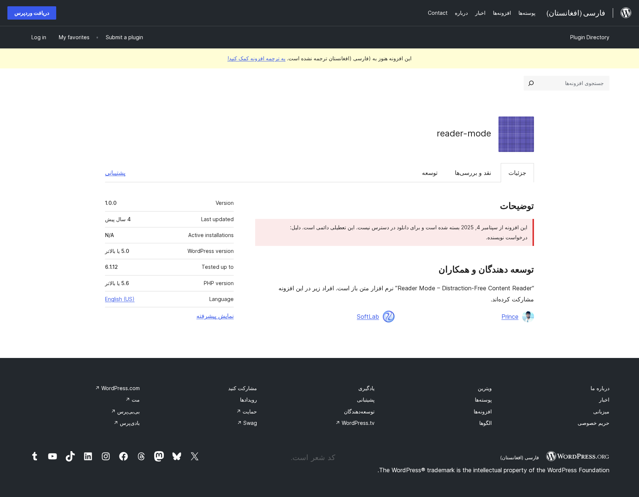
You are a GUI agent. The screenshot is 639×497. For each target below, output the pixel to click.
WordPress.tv (355, 423)
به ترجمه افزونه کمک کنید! (256, 58)
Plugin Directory (589, 37)
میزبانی (601, 411)
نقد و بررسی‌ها (473, 172)
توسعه (429, 172)
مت (132, 399)
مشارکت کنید (242, 388)
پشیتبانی (366, 399)
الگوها (485, 423)
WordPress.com (117, 388)
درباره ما (600, 388)
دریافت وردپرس (31, 13)
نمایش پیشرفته (215, 316)
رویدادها (248, 399)
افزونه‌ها (483, 411)
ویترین (485, 388)
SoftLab (368, 316)
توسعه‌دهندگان (359, 411)
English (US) (120, 299)
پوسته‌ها (483, 399)
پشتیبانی (115, 172)
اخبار (604, 399)
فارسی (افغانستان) (519, 457)
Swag (247, 423)
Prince (509, 316)
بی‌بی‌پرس (125, 411)
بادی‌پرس (127, 423)
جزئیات (517, 172)
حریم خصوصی (593, 423)
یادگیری (366, 388)
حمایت (246, 411)
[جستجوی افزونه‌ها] (531, 83)
